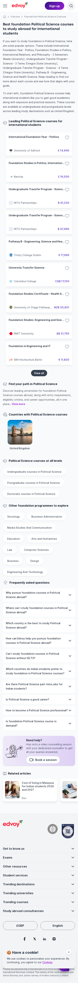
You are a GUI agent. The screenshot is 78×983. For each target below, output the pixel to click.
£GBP (20, 925)
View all (39, 373)
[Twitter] (35, 939)
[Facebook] (24, 939)
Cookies (47, 962)
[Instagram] (54, 939)
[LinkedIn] (44, 939)
